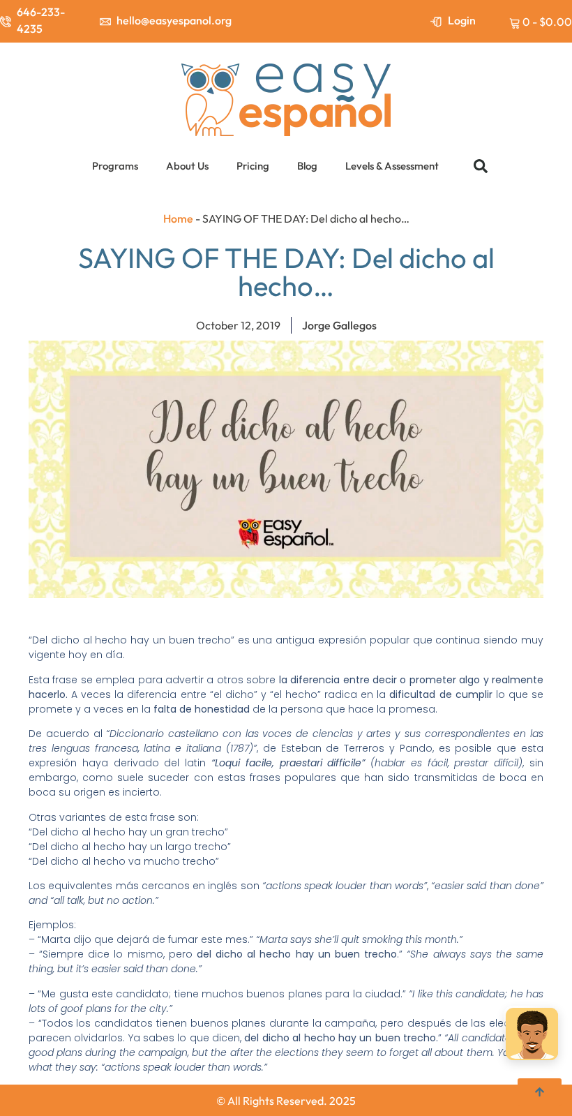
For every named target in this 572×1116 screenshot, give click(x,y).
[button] (481, 166)
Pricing (252, 165)
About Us (187, 165)
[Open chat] (532, 1036)
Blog (307, 165)
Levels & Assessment (392, 165)
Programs (115, 165)
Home (178, 218)
